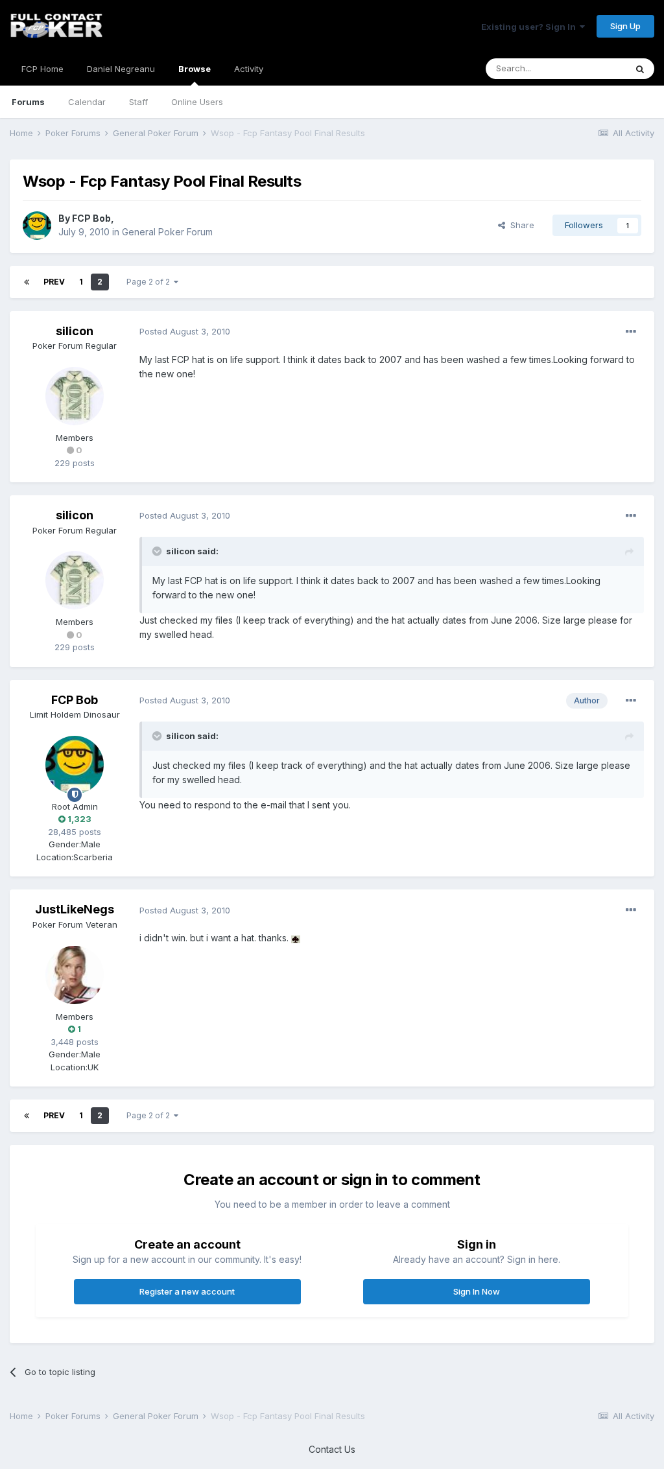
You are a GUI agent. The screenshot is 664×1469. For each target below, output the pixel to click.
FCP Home (42, 69)
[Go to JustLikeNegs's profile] (74, 975)
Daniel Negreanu (121, 69)
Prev (54, 282)
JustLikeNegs (74, 909)
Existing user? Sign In (530, 26)
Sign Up (625, 26)
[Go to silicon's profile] (74, 396)
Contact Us (332, 1449)
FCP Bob (91, 218)
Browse (194, 69)
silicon (74, 331)
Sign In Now (476, 1291)
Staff (138, 102)
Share (519, 225)
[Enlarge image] (295, 937)
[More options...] (631, 332)
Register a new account (187, 1291)
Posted (184, 331)
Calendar (87, 102)
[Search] (640, 68)
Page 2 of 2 (150, 282)
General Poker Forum (167, 231)
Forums (28, 102)
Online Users (197, 102)
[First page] (27, 282)
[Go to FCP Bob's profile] (37, 225)
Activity (248, 69)
